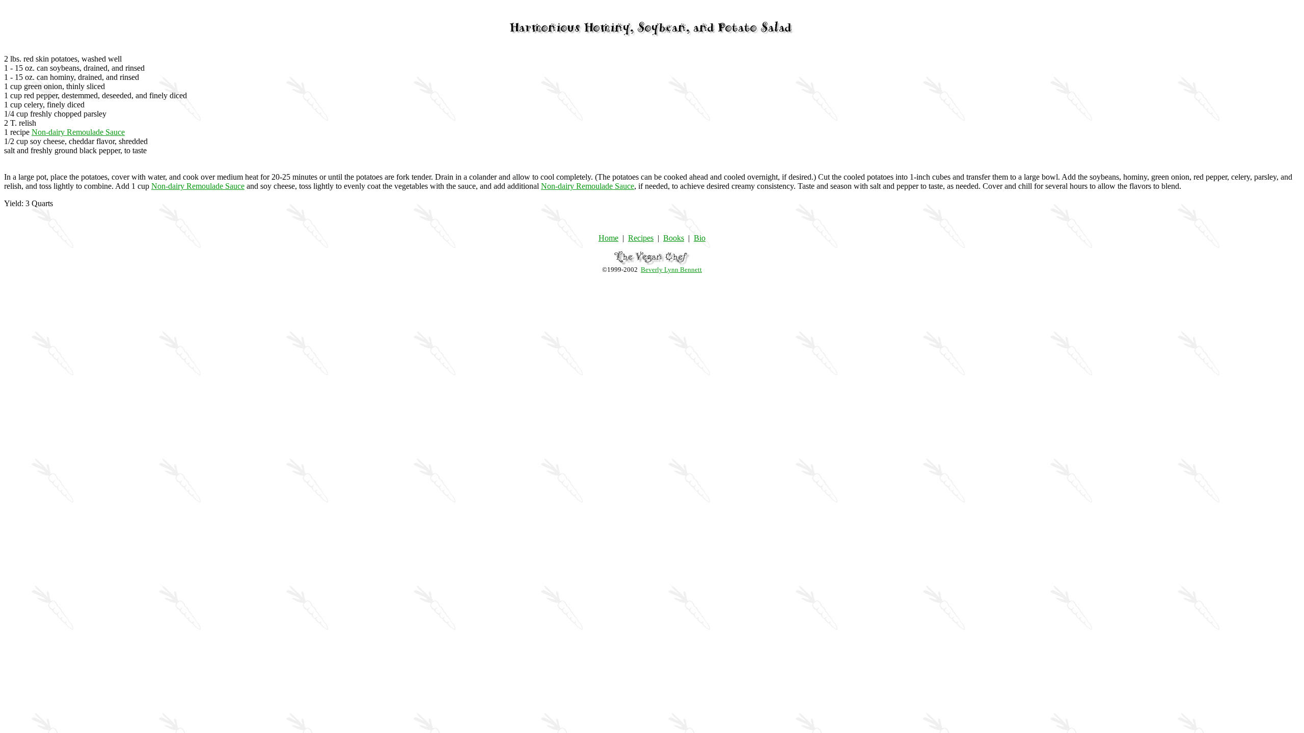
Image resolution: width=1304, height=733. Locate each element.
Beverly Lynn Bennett (671, 269)
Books (673, 238)
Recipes (641, 238)
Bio (699, 238)
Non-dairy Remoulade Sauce (78, 132)
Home (608, 238)
